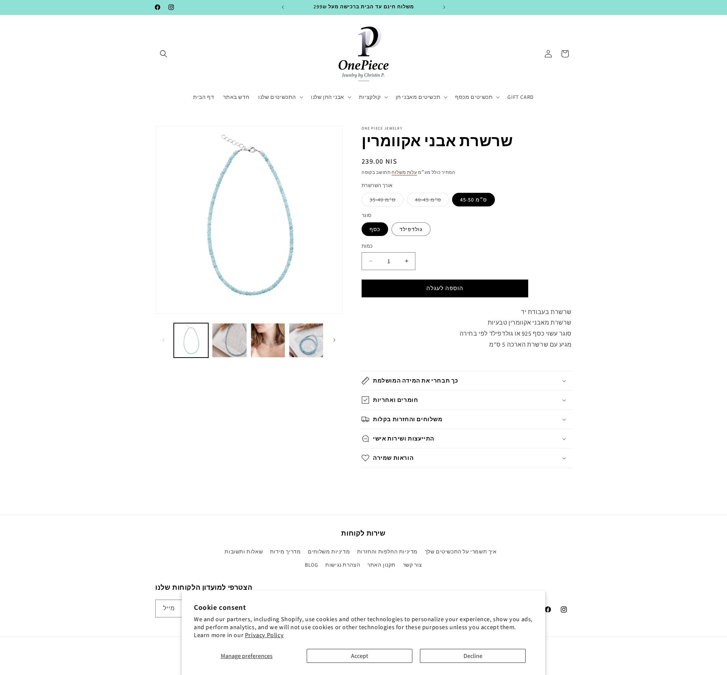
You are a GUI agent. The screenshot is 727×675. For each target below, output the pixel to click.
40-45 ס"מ (432, 201)
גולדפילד (411, 229)
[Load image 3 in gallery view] (268, 340)
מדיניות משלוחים (329, 551)
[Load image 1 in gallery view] (191, 340)
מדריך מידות (285, 551)
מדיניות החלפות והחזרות (387, 551)
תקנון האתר (381, 564)
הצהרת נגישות (342, 564)
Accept (359, 656)
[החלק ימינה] (334, 340)
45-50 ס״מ (473, 199)
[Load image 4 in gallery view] (306, 340)
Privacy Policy (264, 635)
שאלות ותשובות (244, 551)
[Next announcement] (444, 7)
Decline (472, 656)
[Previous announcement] (283, 7)
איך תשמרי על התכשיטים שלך (461, 551)
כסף (375, 229)
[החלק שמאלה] (163, 340)
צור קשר (412, 564)
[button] (163, 53)
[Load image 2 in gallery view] (229, 340)
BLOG (311, 564)
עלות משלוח (404, 172)
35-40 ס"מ (387, 201)
